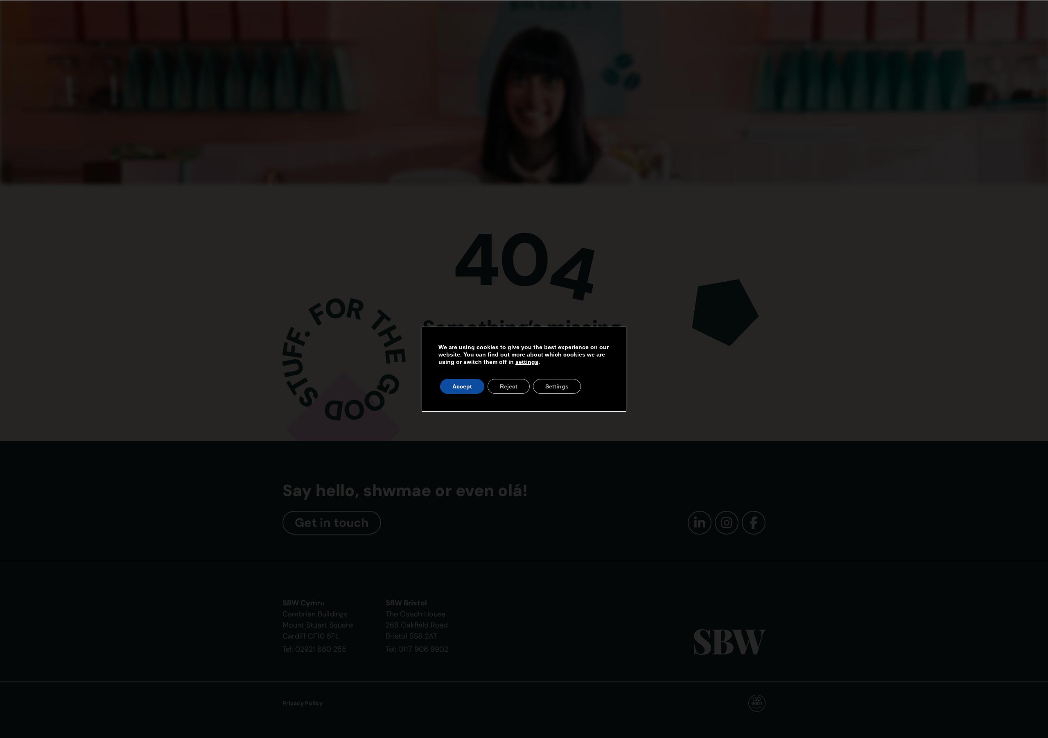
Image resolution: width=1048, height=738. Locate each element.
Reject (508, 386)
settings (526, 362)
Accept (462, 386)
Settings (557, 386)
